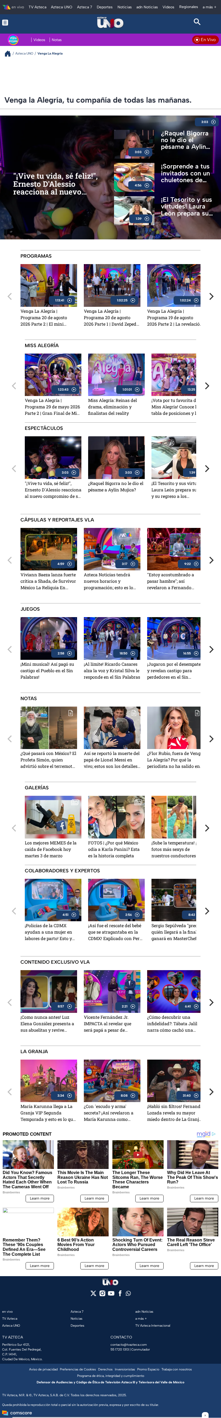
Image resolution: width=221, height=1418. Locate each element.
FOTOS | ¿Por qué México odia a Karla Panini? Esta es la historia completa (114, 849)
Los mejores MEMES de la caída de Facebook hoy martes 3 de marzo (51, 849)
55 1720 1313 (119, 1349)
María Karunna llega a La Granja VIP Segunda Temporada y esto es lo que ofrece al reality (47, 1113)
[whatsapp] (128, 1294)
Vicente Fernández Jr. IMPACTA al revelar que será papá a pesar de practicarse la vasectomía (110, 1024)
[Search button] (197, 22)
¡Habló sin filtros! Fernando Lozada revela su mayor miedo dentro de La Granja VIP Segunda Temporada (175, 1113)
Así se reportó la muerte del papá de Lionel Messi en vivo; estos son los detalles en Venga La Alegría (112, 760)
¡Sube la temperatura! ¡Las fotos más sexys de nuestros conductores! (177, 849)
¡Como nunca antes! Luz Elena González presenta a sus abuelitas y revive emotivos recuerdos (47, 1024)
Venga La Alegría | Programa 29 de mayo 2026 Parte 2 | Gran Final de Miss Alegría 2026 (53, 407)
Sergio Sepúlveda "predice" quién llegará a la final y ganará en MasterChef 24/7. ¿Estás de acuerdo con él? (179, 932)
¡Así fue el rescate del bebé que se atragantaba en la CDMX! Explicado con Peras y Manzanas (116, 932)
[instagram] (102, 1295)
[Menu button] (24, 22)
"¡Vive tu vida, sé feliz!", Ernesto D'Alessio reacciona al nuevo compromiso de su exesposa (55, 184)
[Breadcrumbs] (9, 53)
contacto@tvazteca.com (128, 1345)
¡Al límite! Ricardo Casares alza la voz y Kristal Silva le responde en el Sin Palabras (112, 670)
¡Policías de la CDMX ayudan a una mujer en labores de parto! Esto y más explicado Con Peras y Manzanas (52, 932)
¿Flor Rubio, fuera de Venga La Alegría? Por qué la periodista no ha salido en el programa (175, 760)
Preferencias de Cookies (78, 1369)
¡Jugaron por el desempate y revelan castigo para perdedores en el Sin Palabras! (174, 671)
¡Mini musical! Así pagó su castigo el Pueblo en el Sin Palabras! (47, 670)
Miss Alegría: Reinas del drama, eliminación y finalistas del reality (112, 406)
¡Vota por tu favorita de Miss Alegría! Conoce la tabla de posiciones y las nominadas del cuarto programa (176, 407)
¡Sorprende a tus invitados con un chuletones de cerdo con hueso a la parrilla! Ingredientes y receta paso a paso (188, 173)
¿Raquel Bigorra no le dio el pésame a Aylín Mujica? (185, 140)
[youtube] (111, 1295)
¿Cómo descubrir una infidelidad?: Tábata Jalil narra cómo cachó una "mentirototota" (172, 1024)
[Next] (211, 296)
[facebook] (120, 1295)
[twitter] (93, 1295)
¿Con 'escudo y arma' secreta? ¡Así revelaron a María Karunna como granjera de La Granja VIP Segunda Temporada (110, 1113)
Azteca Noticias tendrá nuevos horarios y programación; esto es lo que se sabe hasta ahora (108, 581)
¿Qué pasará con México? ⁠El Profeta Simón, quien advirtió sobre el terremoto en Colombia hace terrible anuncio (48, 760)
